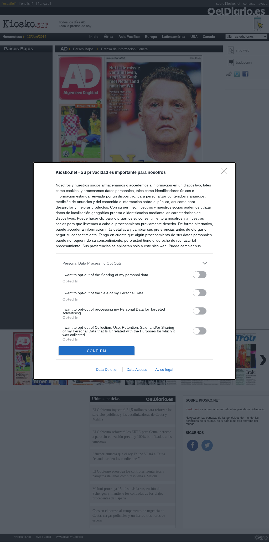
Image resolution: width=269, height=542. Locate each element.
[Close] (225, 173)
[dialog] (134, 271)
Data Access (137, 369)
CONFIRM (96, 351)
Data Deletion (107, 369)
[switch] (199, 274)
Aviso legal (164, 369)
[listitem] (134, 263)
